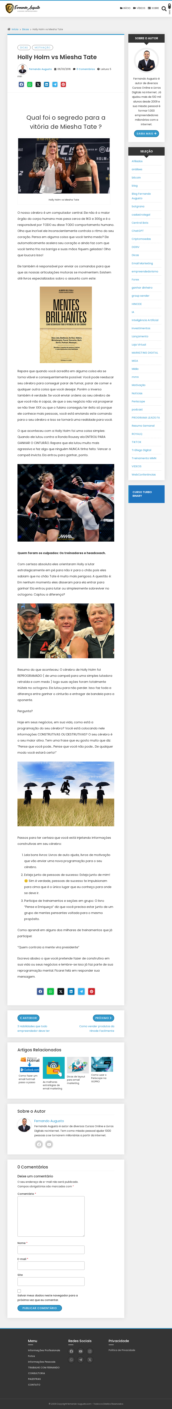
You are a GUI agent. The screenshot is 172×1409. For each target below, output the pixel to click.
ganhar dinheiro (142, 288)
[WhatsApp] (71, 1360)
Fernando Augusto (40, 69)
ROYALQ (137, 434)
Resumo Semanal (143, 426)
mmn (135, 377)
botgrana (138, 206)
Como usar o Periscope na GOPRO (98, 1078)
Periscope (138, 401)
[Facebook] (21, 84)
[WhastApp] (29, 84)
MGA (135, 361)
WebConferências (144, 475)
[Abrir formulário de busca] (164, 8)
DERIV (135, 247)
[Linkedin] (46, 84)
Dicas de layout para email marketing (76, 1080)
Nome (22, 1243)
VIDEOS (136, 466)
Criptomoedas (141, 239)
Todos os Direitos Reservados (108, 1403)
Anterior (30, 1018)
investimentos (141, 328)
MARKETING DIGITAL (145, 353)
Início (15, 29)
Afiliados (137, 161)
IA (133, 312)
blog (135, 186)
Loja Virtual (139, 345)
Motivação (42, 47)
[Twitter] (38, 84)
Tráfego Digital (141, 450)
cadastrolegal (141, 215)
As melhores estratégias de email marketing (52, 1085)
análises (137, 169)
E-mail (22, 1259)
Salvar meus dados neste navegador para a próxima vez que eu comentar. (47, 1298)
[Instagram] (90, 1351)
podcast (137, 409)
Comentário (26, 1194)
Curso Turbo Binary (142, 494)
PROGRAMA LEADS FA (146, 418)
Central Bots (140, 223)
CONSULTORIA (36, 1373)
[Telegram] (54, 84)
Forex (135, 279)
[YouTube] (49, 1144)
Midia (135, 369)
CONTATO (34, 1384)
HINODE (137, 304)
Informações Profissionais (44, 1350)
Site (20, 1275)
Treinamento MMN (144, 458)
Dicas (25, 29)
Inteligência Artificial (145, 320)
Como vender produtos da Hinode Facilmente (96, 1028)
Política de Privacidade (122, 1350)
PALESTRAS (34, 1379)
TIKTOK (136, 442)
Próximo (102, 1018)
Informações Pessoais (41, 1361)
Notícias (137, 393)
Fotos (31, 1356)
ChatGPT (138, 231)
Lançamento (140, 336)
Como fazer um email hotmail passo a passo (28, 1079)
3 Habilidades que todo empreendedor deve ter (33, 1028)
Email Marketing (142, 263)
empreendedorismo (145, 271)
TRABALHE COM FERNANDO (44, 1367)
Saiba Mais (145, 134)
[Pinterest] (63, 84)
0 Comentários (86, 69)
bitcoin (136, 178)
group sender (140, 296)
